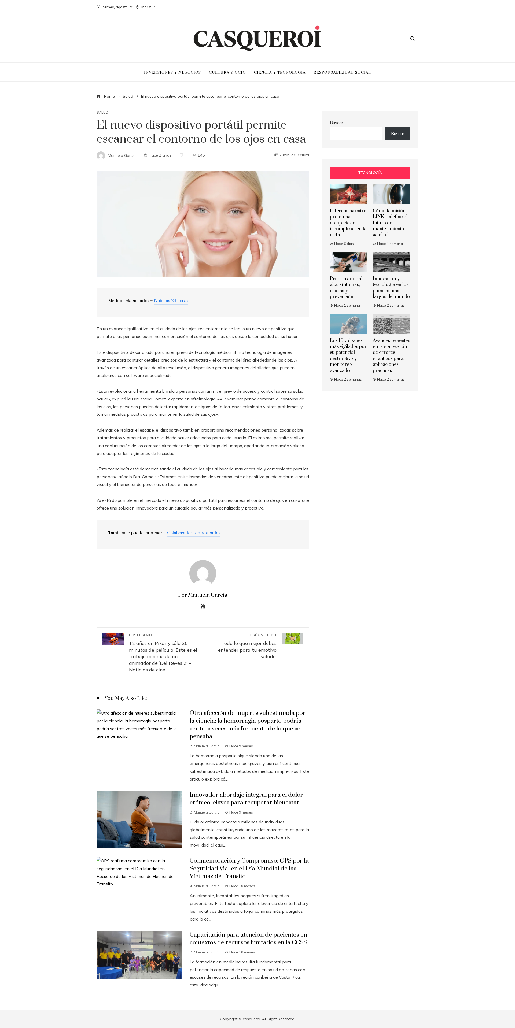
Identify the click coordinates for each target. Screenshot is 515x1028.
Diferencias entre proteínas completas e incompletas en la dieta (348, 223)
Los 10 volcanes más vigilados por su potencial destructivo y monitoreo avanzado (348, 356)
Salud (102, 112)
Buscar (336, 122)
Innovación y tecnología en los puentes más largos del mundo (391, 288)
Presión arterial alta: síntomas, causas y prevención (346, 288)
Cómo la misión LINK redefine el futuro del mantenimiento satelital (390, 223)
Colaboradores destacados (193, 533)
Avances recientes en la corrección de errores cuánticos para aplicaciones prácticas (391, 356)
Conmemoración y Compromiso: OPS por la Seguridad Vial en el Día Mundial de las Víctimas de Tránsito (249, 868)
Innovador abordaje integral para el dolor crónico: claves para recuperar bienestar (246, 799)
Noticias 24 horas (171, 300)
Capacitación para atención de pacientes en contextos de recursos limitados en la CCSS (248, 939)
